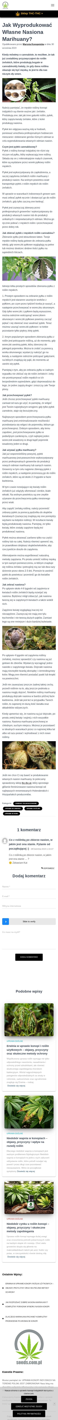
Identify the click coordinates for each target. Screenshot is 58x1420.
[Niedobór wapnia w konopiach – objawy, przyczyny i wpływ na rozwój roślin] (29, 1112)
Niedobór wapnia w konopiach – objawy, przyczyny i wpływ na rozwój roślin (27, 1142)
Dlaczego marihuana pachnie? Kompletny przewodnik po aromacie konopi (26, 1319)
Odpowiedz (48, 868)
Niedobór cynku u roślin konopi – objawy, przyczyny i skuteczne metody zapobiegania (28, 1227)
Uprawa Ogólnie (33, 808)
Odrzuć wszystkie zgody (29, 1406)
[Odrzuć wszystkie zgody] (54, 1403)
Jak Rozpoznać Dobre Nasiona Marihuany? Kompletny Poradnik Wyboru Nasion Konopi (27, 1304)
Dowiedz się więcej (16, 1085)
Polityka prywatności (29, 1414)
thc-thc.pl (26, 783)
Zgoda (29, 1399)
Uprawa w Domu (11, 813)
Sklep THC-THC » (32, 13)
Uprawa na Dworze (13, 808)
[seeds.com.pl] (6, 5)
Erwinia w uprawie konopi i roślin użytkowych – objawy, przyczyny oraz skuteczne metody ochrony (28, 1049)
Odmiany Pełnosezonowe (26, 803)
